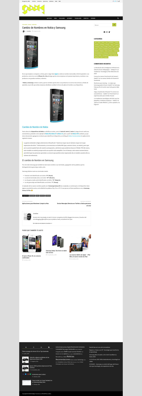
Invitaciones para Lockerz (39, 374)
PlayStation (116, 50)
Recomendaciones (98, 53)
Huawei (117, 46)
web (69, 364)
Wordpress (97, 57)
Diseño (76, 349)
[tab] (26, 347)
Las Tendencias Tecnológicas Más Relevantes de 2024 (106, 71)
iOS (60, 354)
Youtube (106, 57)
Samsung (34, 24)
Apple (56, 74)
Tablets (71, 362)
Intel (110, 48)
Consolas (96, 44)
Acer (95, 42)
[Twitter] (115, 1)
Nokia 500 (76, 134)
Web (60, 1)
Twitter (99, 55)
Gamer (62, 351)
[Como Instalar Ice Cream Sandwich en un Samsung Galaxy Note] (26, 381)
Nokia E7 (54, 134)
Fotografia (58, 351)
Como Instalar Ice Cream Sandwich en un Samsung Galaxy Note (42, 381)
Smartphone (61, 362)
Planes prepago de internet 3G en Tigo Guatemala (35, 351)
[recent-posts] (33, 347)
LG (117, 48)
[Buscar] (114, 24)
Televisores (75, 362)
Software (65, 362)
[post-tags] (49, 347)
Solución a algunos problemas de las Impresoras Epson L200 (39, 358)
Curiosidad (59, 349)
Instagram (106, 48)
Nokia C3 (60, 134)
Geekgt (33, 393)
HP (113, 46)
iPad (63, 354)
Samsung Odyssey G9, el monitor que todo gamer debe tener (107, 87)
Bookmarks (74, 347)
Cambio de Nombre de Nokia (35, 127)
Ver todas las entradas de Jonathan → (42, 223)
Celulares (51, 1)
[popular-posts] (26, 347)
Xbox (102, 57)
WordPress (45, 393)
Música (62, 356)
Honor (110, 46)
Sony (96, 55)
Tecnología (78, 18)
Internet (69, 18)
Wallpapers (66, 364)
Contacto (39, 1)
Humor (100, 48)
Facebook (117, 44)
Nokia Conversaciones (74, 136)
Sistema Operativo (113, 53)
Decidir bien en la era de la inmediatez (99, 347)
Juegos (113, 48)
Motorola (96, 50)
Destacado (71, 349)
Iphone (66, 354)
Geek (56, 1)
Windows (115, 55)
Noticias (49, 18)
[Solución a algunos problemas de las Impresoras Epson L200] (25, 357)
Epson (112, 44)
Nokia (29, 24)
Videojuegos (58, 364)
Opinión (93, 18)
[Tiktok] (119, 1)
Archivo (34, 1)
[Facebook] (113, 1)
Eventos (86, 18)
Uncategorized (106, 55)
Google (105, 46)
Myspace (101, 50)
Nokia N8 (48, 134)
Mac (82, 354)
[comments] (41, 347)
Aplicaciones (63, 347)
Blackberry (111, 42)
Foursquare (97, 46)
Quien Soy (45, 1)
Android (58, 347)
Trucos (78, 362)
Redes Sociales (73, 359)
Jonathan (29, 31)
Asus (107, 42)
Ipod (69, 354)
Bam (50, 393)
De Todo (107, 44)
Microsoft (58, 356)
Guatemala (73, 351)
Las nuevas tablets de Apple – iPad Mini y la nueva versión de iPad (80, 256)
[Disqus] (56, 281)
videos (62, 364)
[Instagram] (117, 1)
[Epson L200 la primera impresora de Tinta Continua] (25, 366)
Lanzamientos (77, 354)
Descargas (102, 44)
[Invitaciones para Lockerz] (26, 374)
